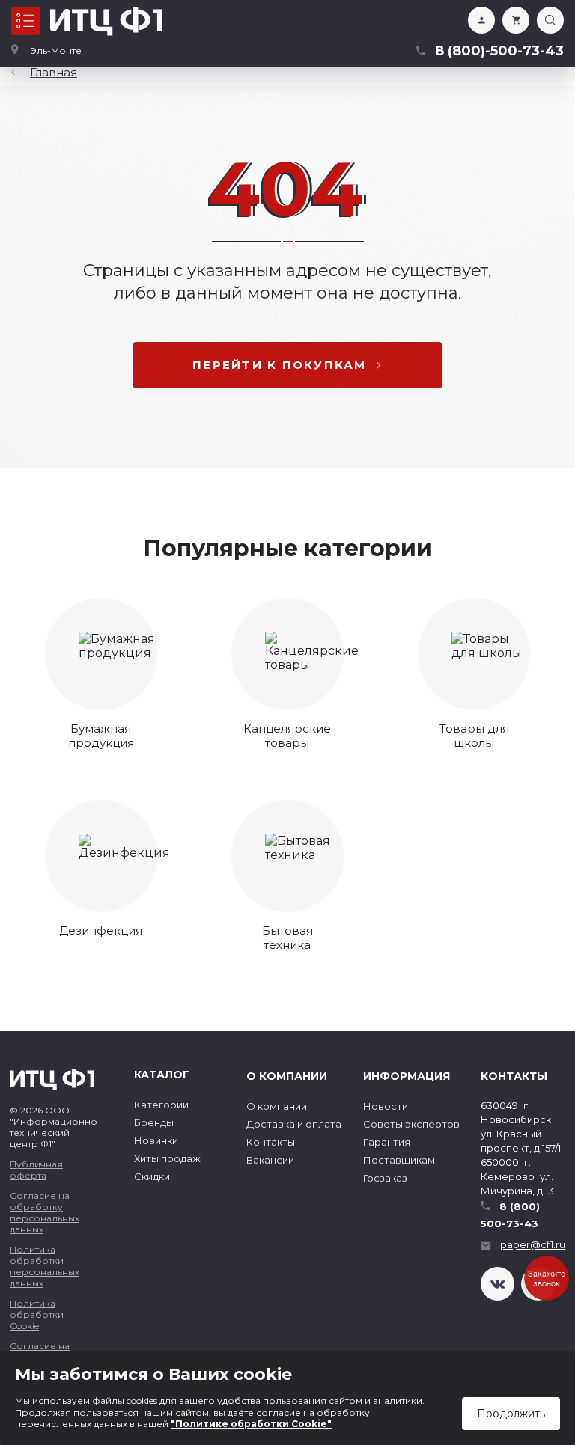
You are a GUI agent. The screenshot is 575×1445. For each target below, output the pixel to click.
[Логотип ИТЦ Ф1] (106, 21)
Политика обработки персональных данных (44, 1266)
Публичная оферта (36, 1169)
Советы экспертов (411, 1124)
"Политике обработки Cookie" (251, 1423)
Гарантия (386, 1142)
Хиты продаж (167, 1158)
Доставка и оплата (293, 1124)
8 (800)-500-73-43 (499, 51)
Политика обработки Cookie (37, 1314)
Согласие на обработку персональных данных (44, 1212)
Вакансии (270, 1160)
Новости (385, 1106)
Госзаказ (385, 1178)
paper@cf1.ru (532, 1244)
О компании (276, 1106)
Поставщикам (399, 1160)
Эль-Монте (56, 50)
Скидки (152, 1176)
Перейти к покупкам (279, 365)
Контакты (270, 1142)
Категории (161, 1105)
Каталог (25, 21)
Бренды (154, 1122)
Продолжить (511, 1413)
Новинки (156, 1140)
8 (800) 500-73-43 (510, 1214)
